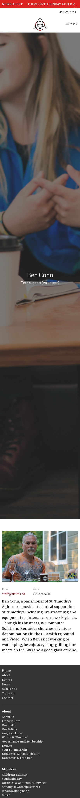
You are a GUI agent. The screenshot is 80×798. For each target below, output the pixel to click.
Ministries (9, 689)
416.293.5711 (67, 12)
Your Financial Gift (14, 749)
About (6, 675)
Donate (7, 745)
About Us (8, 717)
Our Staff (8, 725)
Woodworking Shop (15, 791)
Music (6, 795)
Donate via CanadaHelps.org (21, 754)
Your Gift (8, 693)
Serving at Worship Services (21, 787)
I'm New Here (11, 721)
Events (7, 680)
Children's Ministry (15, 774)
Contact (7, 698)
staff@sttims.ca (13, 594)
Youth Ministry (12, 778)
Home (6, 671)
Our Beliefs (9, 729)
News (6, 684)
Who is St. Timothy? (15, 737)
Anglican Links (12, 733)
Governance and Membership (22, 741)
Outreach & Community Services (24, 783)
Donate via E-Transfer (17, 758)
